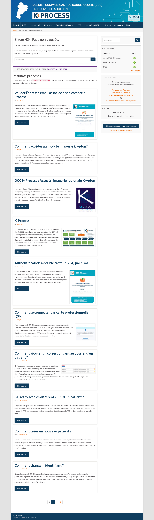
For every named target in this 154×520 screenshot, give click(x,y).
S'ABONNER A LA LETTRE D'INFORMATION (122, 126)
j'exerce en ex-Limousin (121, 92)
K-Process (48, 25)
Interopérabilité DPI (92, 25)
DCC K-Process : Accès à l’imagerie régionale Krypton (55, 180)
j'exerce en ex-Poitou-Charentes (121, 95)
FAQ (128, 25)
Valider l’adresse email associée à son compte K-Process (51, 95)
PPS (79, 25)
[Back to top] (149, 515)
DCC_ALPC (20, 100)
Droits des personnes (114, 25)
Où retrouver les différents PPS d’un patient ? (49, 397)
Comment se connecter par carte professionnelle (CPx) (51, 314)
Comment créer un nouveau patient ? (43, 431)
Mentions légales (18, 515)
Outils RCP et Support (65, 25)
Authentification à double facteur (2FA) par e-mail (53, 263)
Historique (135, 70)
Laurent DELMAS (22, 361)
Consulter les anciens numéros (121, 130)
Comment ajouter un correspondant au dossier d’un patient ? (54, 355)
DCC (24, 25)
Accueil (16, 25)
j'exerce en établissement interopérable (121, 101)
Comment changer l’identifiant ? (39, 465)
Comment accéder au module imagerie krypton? (51, 146)
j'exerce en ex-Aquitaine (121, 90)
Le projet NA (35, 25)
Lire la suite (21, 123)
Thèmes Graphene (31, 517)
